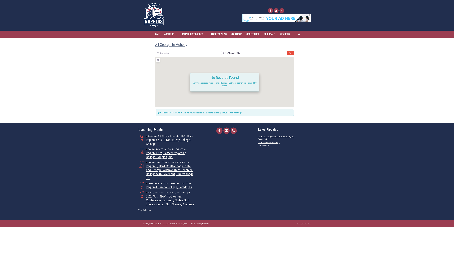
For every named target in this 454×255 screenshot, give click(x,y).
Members (285, 34)
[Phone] (281, 10)
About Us (169, 34)
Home (157, 34)
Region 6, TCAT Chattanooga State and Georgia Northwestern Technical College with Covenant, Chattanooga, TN (170, 172)
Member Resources (192, 34)
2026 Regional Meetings (268, 142)
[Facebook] (270, 10)
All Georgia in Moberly (171, 44)
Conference (252, 34)
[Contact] (276, 10)
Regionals (269, 34)
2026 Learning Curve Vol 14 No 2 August (276, 136)
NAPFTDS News (219, 34)
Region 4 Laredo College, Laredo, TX (169, 187)
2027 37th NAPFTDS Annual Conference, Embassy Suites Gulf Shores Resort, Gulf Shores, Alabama (170, 200)
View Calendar (144, 210)
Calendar (236, 34)
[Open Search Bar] (299, 34)
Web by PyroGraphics (304, 224)
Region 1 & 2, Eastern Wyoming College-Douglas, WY (166, 155)
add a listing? (236, 112)
